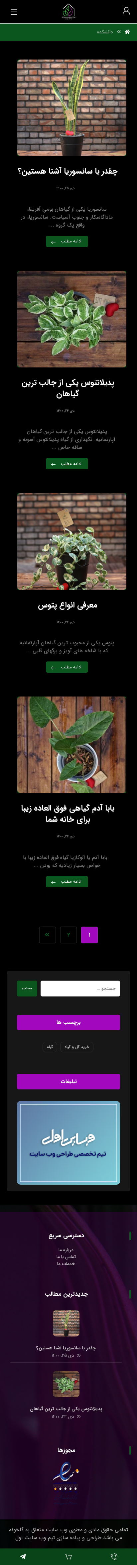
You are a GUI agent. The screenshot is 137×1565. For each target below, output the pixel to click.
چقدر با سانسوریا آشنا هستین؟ (66, 1348)
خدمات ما (66, 1263)
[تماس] (114, 1556)
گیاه (50, 1047)
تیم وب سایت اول (35, 1538)
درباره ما (66, 1249)
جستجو (27, 988)
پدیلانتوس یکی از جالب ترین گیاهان (66, 1409)
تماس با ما (66, 1256)
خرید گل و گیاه (77, 1047)
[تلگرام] (23, 1556)
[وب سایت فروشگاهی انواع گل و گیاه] (68, 11)
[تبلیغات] (68, 1143)
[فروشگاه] (68, 1556)
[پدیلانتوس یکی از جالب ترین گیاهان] (66, 1384)
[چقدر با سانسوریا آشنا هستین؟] (66, 1323)
